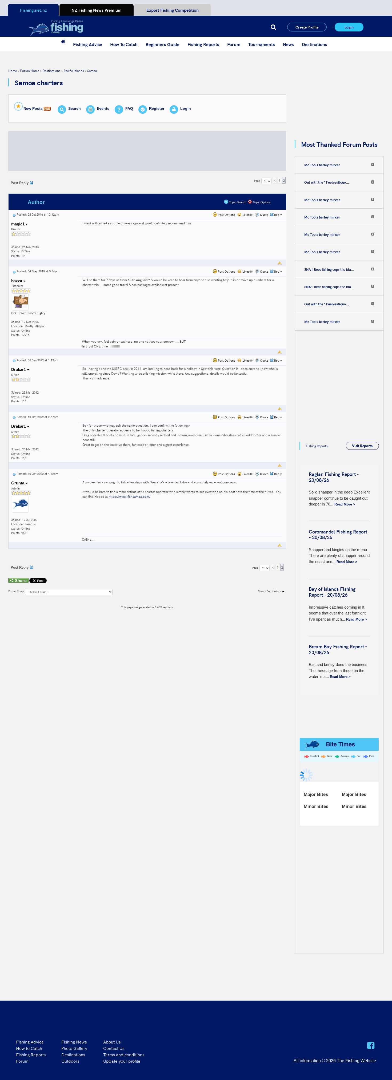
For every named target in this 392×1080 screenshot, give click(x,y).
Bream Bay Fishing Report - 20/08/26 (338, 649)
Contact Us (113, 1048)
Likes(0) (247, 215)
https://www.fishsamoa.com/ (129, 496)
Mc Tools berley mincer (322, 165)
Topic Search (237, 202)
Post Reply (20, 183)
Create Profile (306, 27)
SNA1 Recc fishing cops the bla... (329, 269)
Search (74, 108)
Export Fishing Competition (172, 10)
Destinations (314, 44)
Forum (233, 44)
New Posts (33, 108)
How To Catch (124, 44)
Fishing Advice (87, 44)
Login (349, 27)
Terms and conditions (123, 1054)
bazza (17, 280)
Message (97, 202)
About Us (112, 1042)
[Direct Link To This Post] (14, 214)
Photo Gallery (74, 1048)
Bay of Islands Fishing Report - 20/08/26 (332, 591)
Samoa (92, 70)
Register (156, 108)
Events (103, 108)
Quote (264, 215)
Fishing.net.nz (33, 10)
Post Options (226, 215)
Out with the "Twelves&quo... (326, 182)
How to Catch (29, 1048)
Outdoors (70, 1061)
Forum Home (29, 70)
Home (12, 70)
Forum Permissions (270, 591)
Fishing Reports (203, 44)
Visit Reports (362, 445)
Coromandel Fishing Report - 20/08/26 (338, 534)
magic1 (18, 224)
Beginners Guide (162, 44)
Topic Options (261, 202)
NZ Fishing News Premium (96, 10)
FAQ (129, 108)
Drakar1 (19, 369)
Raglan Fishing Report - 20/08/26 (334, 477)
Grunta (18, 483)
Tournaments (261, 44)
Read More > (344, 504)
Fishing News (74, 1042)
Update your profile (121, 1061)
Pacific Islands (74, 70)
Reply (278, 215)
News (288, 44)
